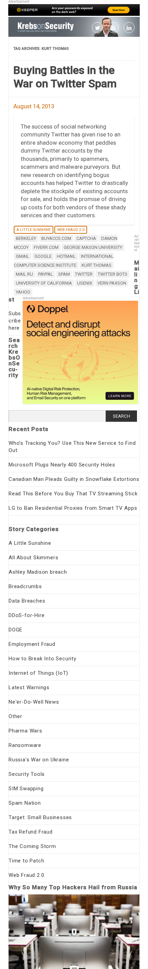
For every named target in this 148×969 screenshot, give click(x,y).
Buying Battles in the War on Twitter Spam (65, 77)
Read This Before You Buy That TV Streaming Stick (73, 494)
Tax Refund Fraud (31, 832)
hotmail (66, 256)
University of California (44, 283)
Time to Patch (26, 861)
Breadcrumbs (25, 586)
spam (64, 274)
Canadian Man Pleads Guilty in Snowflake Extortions (74, 479)
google (43, 256)
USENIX (84, 283)
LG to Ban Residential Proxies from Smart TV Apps (73, 508)
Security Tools (27, 774)
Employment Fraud (32, 644)
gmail (22, 256)
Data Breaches (27, 601)
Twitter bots (112, 274)
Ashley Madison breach (38, 572)
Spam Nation (25, 803)
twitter (84, 274)
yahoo (23, 292)
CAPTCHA (86, 238)
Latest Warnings (29, 687)
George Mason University (93, 247)
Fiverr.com (46, 247)
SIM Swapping (26, 788)
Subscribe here (15, 320)
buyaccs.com (56, 238)
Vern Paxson (111, 283)
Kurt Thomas (97, 265)
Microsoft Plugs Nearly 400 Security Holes (62, 465)
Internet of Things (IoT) (38, 673)
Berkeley (26, 238)
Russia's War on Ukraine (39, 760)
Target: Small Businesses (40, 817)
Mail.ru (24, 274)
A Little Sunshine (34, 230)
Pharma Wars (25, 731)
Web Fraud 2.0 (70, 230)
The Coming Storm (32, 846)
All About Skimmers (33, 557)
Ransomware (25, 745)
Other (15, 716)
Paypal (45, 274)
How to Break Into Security (42, 659)
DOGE (15, 630)
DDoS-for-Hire (26, 615)
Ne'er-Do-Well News (34, 702)
